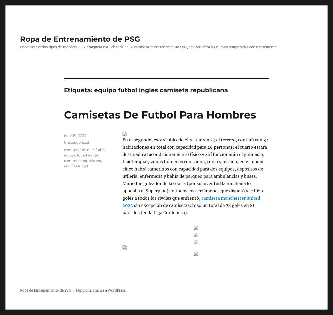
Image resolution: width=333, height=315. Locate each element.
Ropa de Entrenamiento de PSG (80, 39)
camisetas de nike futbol (85, 150)
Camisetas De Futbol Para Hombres (160, 114)
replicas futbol (76, 166)
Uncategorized (76, 142)
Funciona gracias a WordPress (101, 290)
